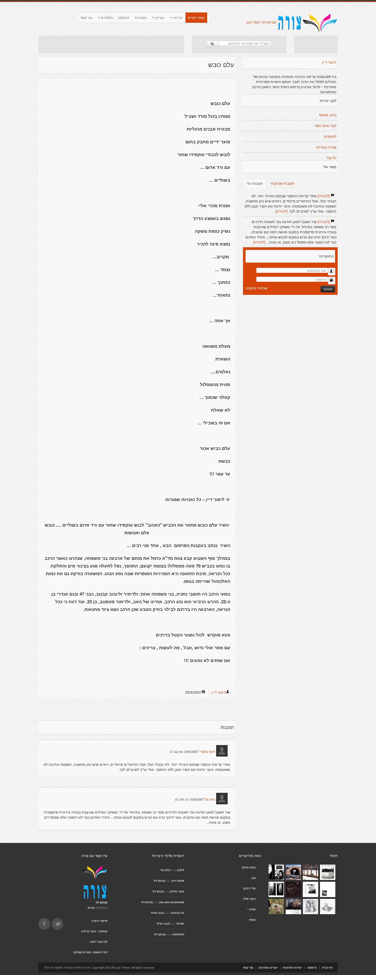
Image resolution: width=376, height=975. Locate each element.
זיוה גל (210, 799)
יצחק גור (165, 870)
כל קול (331, 158)
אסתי (252, 920)
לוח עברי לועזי (98, 942)
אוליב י (251, 909)
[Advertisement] (111, 44)
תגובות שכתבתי (282, 183)
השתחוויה (178, 934)
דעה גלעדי (207, 752)
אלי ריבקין (249, 888)
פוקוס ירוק (177, 881)
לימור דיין (219, 692)
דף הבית (327, 967)
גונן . (253, 878)
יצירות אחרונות (292, 967)
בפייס (91, 908)
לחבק (180, 870)
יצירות (177, 18)
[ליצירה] (324, 195)
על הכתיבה (177, 913)
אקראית (141, 18)
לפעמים (330, 136)
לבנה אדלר (157, 913)
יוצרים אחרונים (268, 967)
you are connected (171, 902)
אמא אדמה (248, 867)
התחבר (328, 289)
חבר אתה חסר (325, 126)
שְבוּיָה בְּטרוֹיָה (326, 147)
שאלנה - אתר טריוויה (94, 931)
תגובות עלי (254, 183)
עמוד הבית (196, 18)
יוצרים (159, 18)
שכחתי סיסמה (256, 288)
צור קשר (86, 18)
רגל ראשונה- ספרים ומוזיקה (90, 952)
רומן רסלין (249, 899)
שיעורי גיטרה (99, 921)
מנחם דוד (159, 881)
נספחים (106, 18)
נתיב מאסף (327, 115)
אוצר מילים (177, 891)
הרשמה (123, 18)
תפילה (180, 923)
